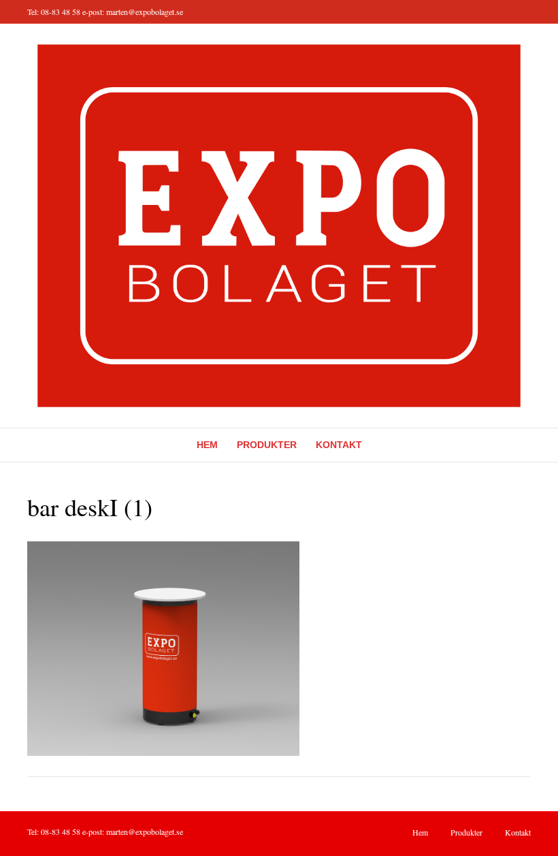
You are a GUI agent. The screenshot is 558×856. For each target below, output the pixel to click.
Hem (207, 444)
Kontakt (339, 444)
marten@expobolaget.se (144, 11)
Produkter (267, 444)
